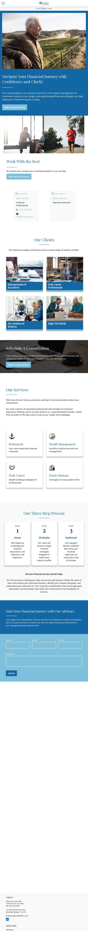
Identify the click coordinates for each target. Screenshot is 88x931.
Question (10, 654)
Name (8, 640)
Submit (11, 673)
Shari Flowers (60, 198)
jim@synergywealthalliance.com (25, 216)
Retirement (10, 930)
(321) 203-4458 (25, 209)
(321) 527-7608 (18, 904)
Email (34, 640)
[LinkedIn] (7, 919)
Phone (61, 640)
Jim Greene (22, 198)
